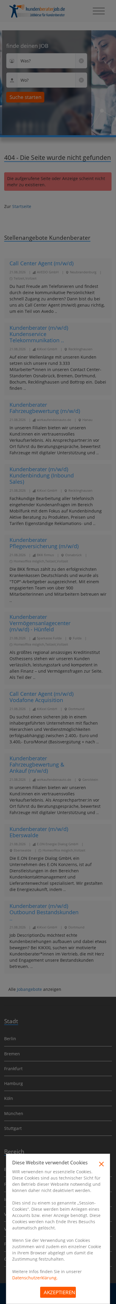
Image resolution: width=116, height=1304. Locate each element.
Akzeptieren (59, 1292)
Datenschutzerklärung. (35, 1278)
